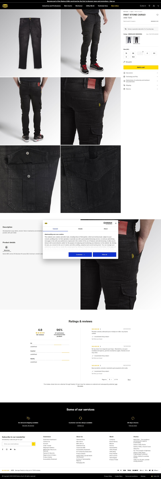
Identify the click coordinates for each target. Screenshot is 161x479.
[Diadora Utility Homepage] (5, 6)
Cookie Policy (118, 476)
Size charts (79, 441)
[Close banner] (115, 223)
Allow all (104, 254)
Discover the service (28, 425)
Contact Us (46, 441)
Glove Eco (136, 448)
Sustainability (113, 447)
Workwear (125, 11)
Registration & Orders (49, 455)
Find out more (133, 425)
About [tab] (106, 229)
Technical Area (80, 439)
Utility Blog (113, 451)
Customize (79, 254)
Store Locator (113, 455)
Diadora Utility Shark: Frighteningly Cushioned (140, 453)
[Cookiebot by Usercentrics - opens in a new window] (104, 223)
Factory (112, 445)
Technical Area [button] (103, 6)
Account (45, 443)
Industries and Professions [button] (51, 6)
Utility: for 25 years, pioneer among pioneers (141, 460)
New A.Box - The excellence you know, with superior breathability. (141, 441)
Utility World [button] (90, 6)
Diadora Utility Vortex (139, 444)
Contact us (80, 425)
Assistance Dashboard (49, 439)
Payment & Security (49, 453)
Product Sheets (80, 453)
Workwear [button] (79, 6)
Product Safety (47, 457)
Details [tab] (80, 229)
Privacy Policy (108, 476)
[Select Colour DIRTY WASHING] (129, 40)
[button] (115, 6)
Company (112, 439)
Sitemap (143, 476)
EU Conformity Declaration (84, 451)
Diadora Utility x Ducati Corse (142, 446)
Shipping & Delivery (48, 447)
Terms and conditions (131, 476)
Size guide (129, 61)
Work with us (80, 443)
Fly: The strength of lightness (142, 450)
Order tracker (47, 445)
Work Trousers (138, 11)
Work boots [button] (68, 6)
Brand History (114, 441)
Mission (112, 443)
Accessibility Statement (50, 459)
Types (131, 11)
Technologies (113, 457)
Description (129, 73)
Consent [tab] (55, 229)
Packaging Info (80, 462)
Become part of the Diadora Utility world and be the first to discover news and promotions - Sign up (81, 1)
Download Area (80, 445)
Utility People (113, 449)
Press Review (113, 453)
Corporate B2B (80, 447)
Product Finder (114, 459)
